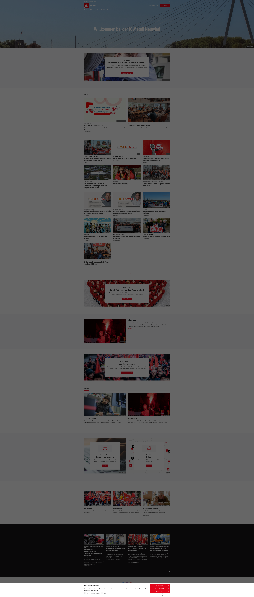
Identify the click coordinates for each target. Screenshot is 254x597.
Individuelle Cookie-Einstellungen (160, 593)
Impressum (163, 595)
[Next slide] (169, 571)
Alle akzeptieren (159, 585)
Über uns (130, 328)
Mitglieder (91, 1)
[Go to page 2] (127, 571)
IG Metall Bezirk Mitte (152, 1)
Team (161, 1)
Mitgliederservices (127, 372)
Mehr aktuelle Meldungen (126, 273)
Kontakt (158, 1)
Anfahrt (148, 465)
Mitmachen (92, 9)
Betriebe (103, 9)
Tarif (98, 9)
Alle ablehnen (159, 591)
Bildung (95, 1)
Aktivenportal (86, 1)
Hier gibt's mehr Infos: (126, 73)
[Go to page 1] (125, 571)
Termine (114, 9)
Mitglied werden (164, 5)
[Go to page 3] (128, 571)
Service (109, 9)
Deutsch (164, 1)
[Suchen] (147, 5)
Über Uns (86, 9)
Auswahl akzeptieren (159, 588)
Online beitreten (126, 298)
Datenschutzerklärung (158, 595)
